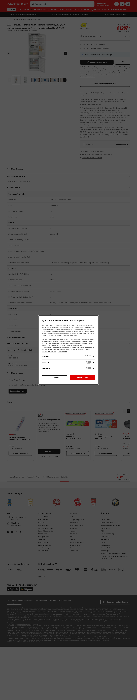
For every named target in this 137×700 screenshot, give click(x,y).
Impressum (53, 352)
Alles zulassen (82, 378)
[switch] (88, 362)
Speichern (55, 378)
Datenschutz (45, 352)
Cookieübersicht (62, 352)
